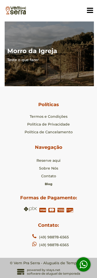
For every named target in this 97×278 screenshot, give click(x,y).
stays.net (53, 270)
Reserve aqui (48, 160)
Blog (48, 184)
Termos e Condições (49, 116)
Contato (48, 176)
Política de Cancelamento (49, 132)
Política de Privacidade (48, 124)
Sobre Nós (48, 168)
